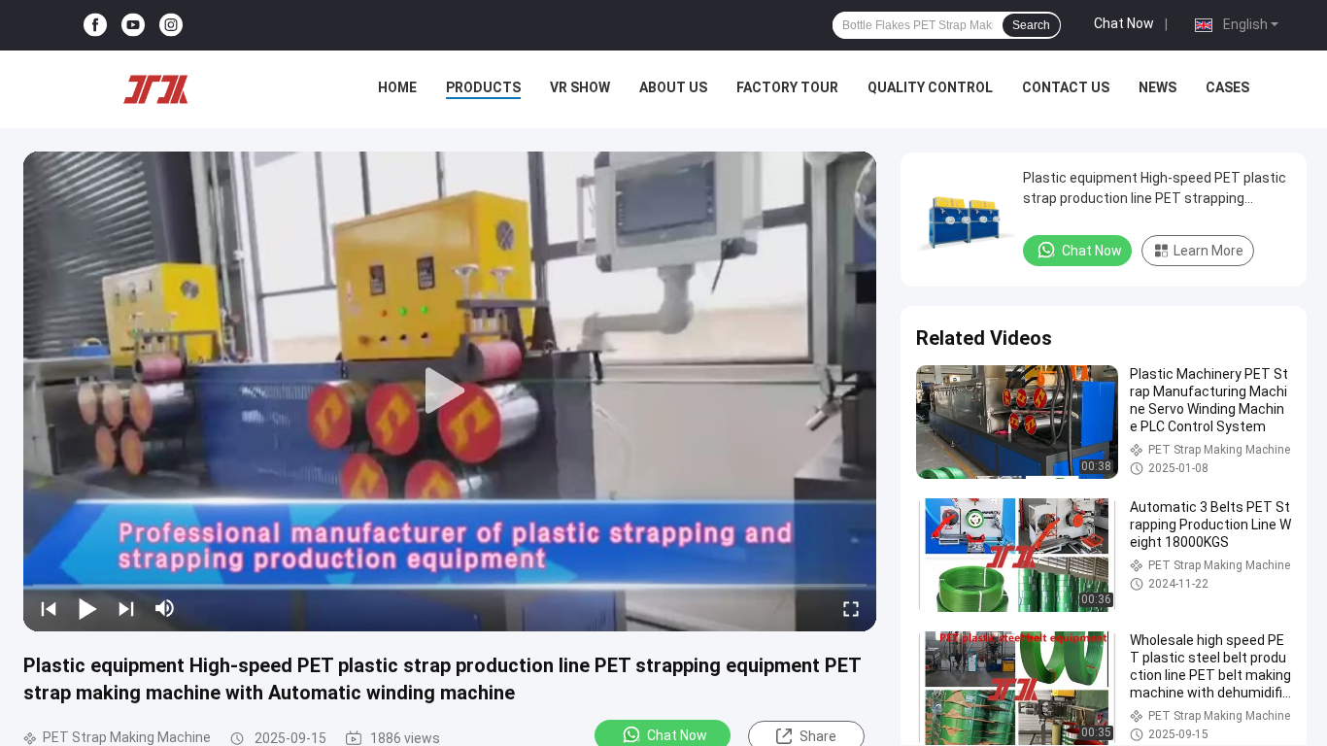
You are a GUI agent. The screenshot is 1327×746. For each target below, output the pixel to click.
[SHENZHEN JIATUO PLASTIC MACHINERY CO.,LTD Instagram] (170, 26)
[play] (449, 391)
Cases (1227, 87)
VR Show (580, 87)
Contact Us (1065, 87)
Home (397, 87)
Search (1031, 25)
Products (483, 87)
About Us (673, 87)
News (1157, 87)
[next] (126, 608)
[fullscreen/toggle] (851, 608)
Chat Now (1124, 23)
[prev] (48, 608)
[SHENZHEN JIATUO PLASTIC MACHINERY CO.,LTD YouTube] (133, 26)
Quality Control (930, 87)
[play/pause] (87, 608)
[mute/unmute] (165, 608)
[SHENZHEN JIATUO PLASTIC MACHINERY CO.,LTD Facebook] (95, 26)
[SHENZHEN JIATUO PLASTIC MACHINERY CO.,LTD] (155, 89)
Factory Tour (787, 87)
